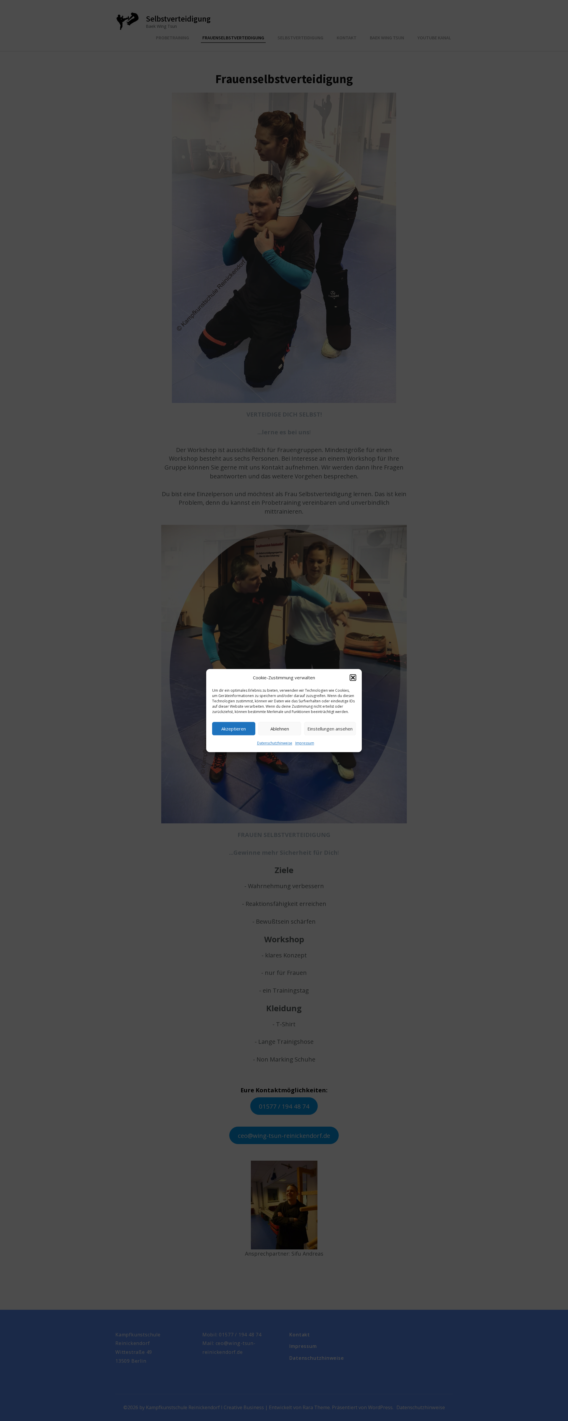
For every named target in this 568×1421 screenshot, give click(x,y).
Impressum (304, 743)
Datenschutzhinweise (274, 743)
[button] (353, 678)
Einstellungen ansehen (330, 729)
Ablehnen (279, 729)
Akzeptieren (233, 729)
